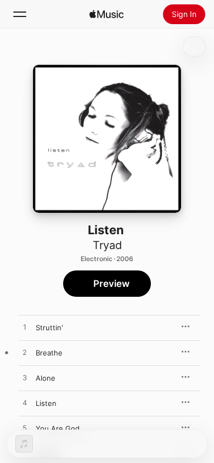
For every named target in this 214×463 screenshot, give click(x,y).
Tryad (107, 245)
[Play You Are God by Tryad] (25, 428)
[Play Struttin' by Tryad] (25, 327)
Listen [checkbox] (46, 403)
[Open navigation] (20, 14)
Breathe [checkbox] (49, 352)
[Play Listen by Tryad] (25, 403)
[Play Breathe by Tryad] (25, 353)
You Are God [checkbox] (58, 428)
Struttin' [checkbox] (49, 327)
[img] (106, 14)
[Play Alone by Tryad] (25, 378)
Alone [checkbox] (45, 378)
